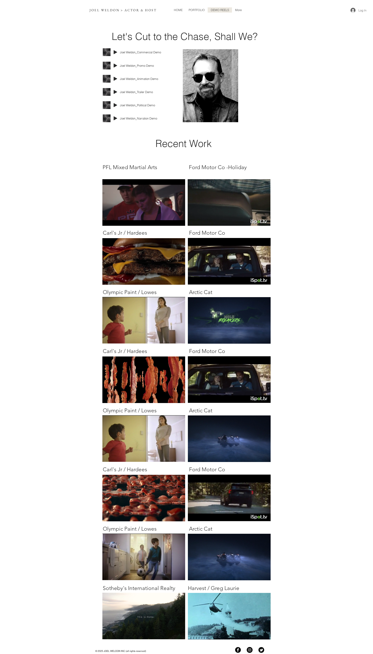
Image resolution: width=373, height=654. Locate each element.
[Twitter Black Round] (261, 650)
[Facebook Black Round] (238, 650)
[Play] (115, 52)
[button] (180, 221)
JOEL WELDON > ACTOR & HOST (123, 10)
